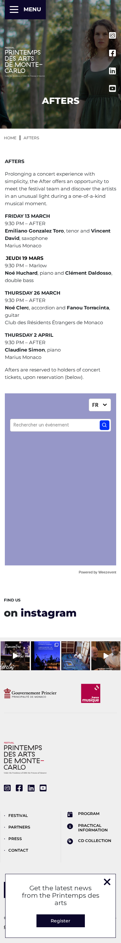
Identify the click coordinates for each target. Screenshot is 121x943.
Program (88, 813)
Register (60, 921)
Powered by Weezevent (97, 572)
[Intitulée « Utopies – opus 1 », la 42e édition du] (15, 655)
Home (10, 137)
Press (15, 838)
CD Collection (94, 840)
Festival (18, 815)
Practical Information (93, 827)
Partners (19, 827)
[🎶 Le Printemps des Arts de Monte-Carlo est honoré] (45, 655)
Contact (18, 850)
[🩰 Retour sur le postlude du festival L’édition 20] (105, 655)
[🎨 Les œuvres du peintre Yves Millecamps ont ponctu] (75, 655)
